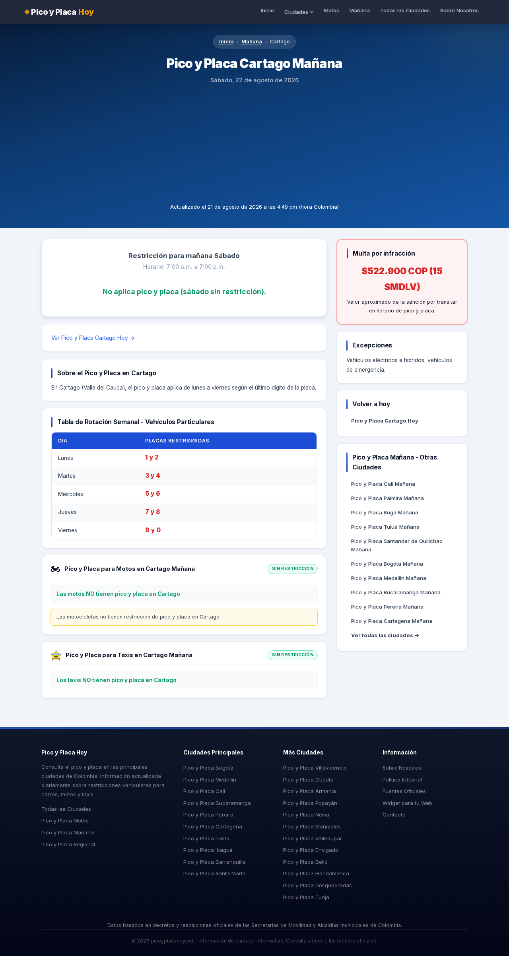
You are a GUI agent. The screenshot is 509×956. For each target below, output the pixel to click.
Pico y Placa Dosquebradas (317, 885)
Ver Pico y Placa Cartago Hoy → (93, 338)
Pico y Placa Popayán (310, 803)
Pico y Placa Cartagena (212, 826)
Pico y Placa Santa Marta (214, 873)
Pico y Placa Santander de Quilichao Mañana (397, 545)
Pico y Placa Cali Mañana (383, 484)
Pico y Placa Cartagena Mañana (391, 621)
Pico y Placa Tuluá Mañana (385, 527)
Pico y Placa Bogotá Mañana (387, 563)
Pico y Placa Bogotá (208, 767)
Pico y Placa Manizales (312, 826)
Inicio (267, 10)
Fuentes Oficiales (404, 791)
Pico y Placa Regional (68, 844)
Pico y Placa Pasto (206, 838)
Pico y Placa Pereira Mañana (387, 606)
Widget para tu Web (407, 803)
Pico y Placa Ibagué (208, 850)
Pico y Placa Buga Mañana (384, 512)
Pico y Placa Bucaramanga (217, 803)
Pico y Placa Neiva (306, 814)
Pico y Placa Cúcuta (308, 779)
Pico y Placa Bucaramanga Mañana (396, 592)
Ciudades (296, 12)
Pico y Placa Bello (305, 862)
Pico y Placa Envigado (310, 850)
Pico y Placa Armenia (309, 791)
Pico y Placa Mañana (67, 832)
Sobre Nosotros (459, 10)
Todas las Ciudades (405, 10)
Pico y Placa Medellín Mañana (388, 578)
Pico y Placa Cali (204, 791)
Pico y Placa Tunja (306, 897)
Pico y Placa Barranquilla (214, 862)
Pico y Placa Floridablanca (316, 873)
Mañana (360, 10)
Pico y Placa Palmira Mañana (387, 498)
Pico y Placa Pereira (208, 814)
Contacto (394, 814)
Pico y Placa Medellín (209, 779)
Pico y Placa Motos (65, 820)
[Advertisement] (254, 143)
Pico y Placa (62, 12)
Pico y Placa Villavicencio (315, 767)
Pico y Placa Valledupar (312, 838)
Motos (331, 10)
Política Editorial (402, 779)
